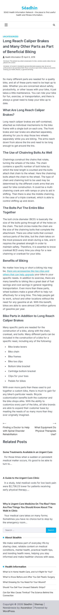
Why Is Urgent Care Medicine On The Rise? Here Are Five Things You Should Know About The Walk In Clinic (29, 507)
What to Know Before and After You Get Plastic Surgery (29, 577)
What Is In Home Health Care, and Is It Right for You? (27, 571)
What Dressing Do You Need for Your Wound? (24, 582)
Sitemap (38, 604)
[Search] (54, 25)
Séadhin (29, 8)
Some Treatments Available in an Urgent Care (27, 452)
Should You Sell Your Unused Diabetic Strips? (24, 587)
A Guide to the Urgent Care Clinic (21, 477)
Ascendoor (26, 607)
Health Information (13, 57)
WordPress (9, 611)
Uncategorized (10, 36)
